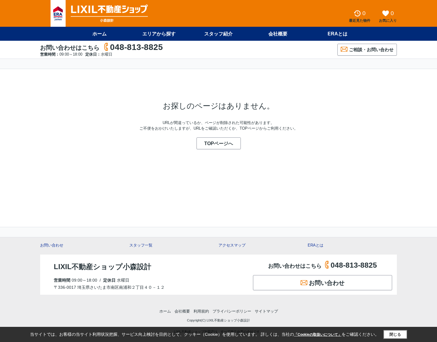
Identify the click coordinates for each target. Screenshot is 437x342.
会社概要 (277, 33)
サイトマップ (266, 311)
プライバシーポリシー (232, 311)
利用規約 (201, 311)
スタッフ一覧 (141, 245)
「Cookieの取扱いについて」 (318, 334)
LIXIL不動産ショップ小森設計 (102, 267)
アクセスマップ (232, 245)
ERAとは (338, 33)
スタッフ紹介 (218, 33)
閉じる (395, 334)
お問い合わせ (51, 245)
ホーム (99, 33)
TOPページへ (218, 143)
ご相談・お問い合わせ (371, 49)
